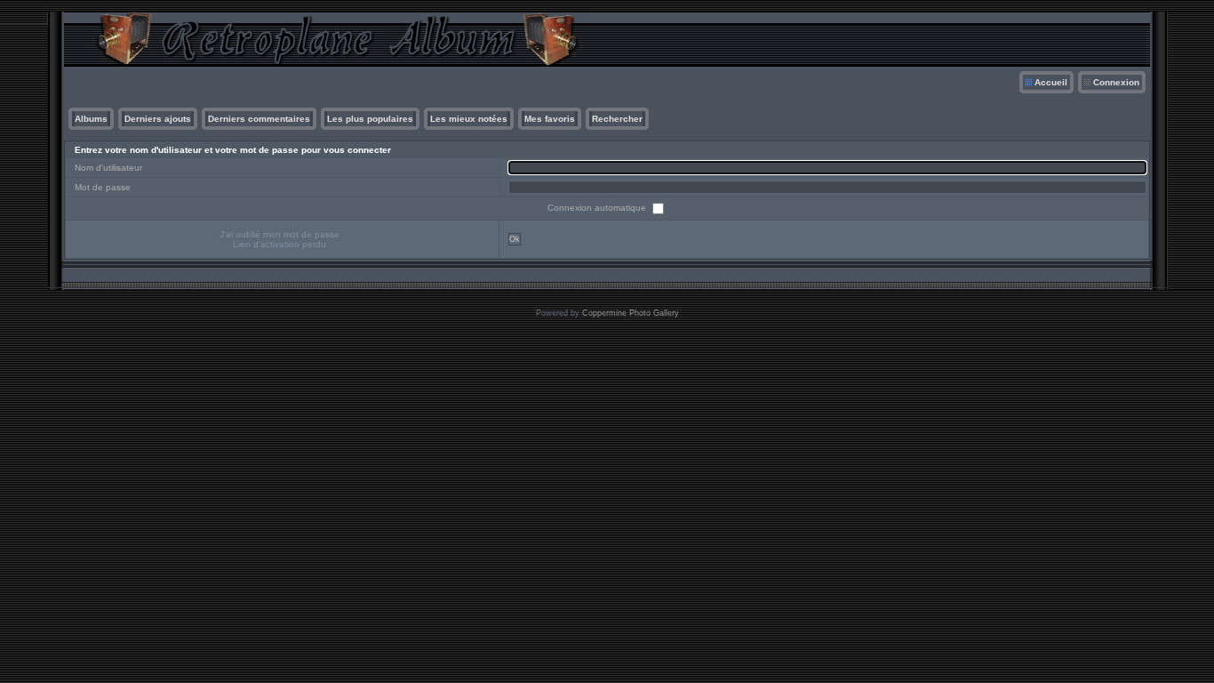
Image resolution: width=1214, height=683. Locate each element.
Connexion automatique (598, 208)
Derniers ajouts (157, 119)
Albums (91, 119)
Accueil (1050, 82)
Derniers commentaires (259, 119)
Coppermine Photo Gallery (630, 313)
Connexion (1116, 82)
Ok (514, 239)
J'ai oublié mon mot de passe (279, 234)
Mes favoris (549, 119)
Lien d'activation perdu (279, 244)
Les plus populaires (370, 119)
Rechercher (617, 119)
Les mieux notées (468, 119)
